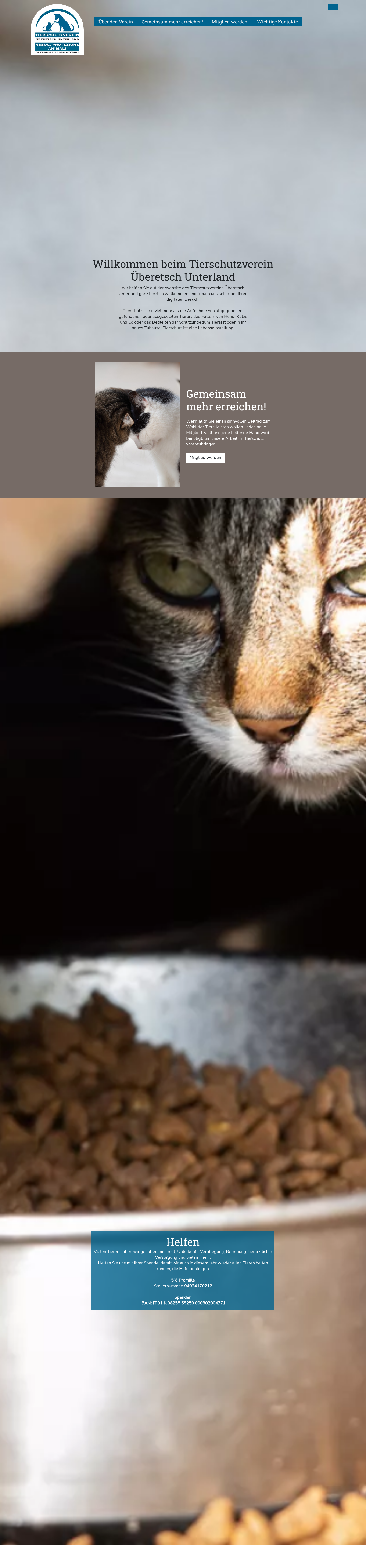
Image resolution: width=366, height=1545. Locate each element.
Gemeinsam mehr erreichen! (172, 22)
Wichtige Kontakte (277, 22)
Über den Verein (115, 22)
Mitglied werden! (230, 22)
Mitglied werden (205, 457)
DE (333, 7)
